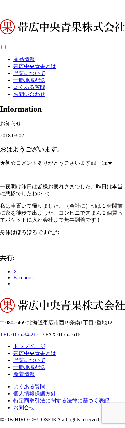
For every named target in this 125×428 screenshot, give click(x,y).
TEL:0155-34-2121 (20, 334)
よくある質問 (29, 87)
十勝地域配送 (29, 80)
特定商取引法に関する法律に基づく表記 (61, 400)
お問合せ (24, 407)
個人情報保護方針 (34, 393)
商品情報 (24, 59)
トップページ (29, 346)
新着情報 (24, 374)
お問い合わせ (29, 94)
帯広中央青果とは (34, 66)
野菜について (29, 73)
